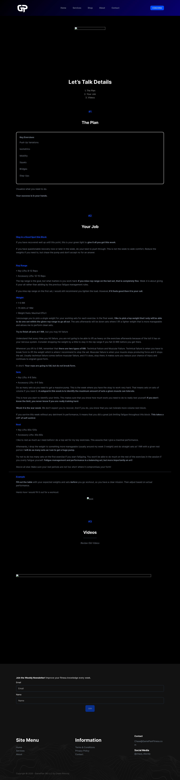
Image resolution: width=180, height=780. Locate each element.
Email (18, 682)
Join (90, 708)
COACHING (157, 8)
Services (77, 8)
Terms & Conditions (85, 747)
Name (18, 694)
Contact (115, 8)
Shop (90, 8)
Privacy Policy (82, 750)
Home (63, 8)
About (102, 8)
